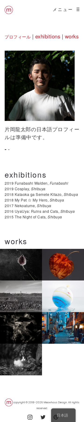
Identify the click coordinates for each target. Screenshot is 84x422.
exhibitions (47, 36)
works (72, 36)
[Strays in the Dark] (21, 359)
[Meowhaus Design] (9, 9)
